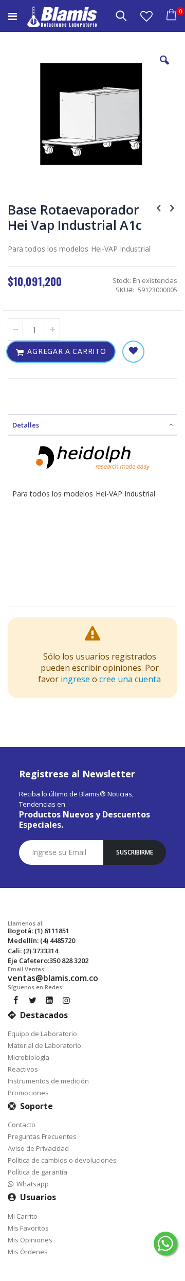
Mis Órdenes (28, 1251)
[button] (146, 16)
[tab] (92, 425)
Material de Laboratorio (44, 1045)
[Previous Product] (158, 207)
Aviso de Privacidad (38, 1148)
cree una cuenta (130, 679)
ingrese (75, 679)
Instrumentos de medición (48, 1081)
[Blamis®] (62, 16)
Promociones (28, 1092)
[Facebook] (15, 1000)
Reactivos (23, 1069)
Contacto (21, 1124)
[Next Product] (171, 207)
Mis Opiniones (30, 1239)
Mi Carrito (23, 1216)
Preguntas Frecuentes (42, 1136)
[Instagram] (66, 1000)
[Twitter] (32, 1000)
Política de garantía (37, 1172)
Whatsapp (31, 1183)
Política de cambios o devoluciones (62, 1160)
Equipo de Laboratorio (42, 1033)
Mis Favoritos (28, 1228)
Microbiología (28, 1057)
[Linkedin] (49, 1000)
